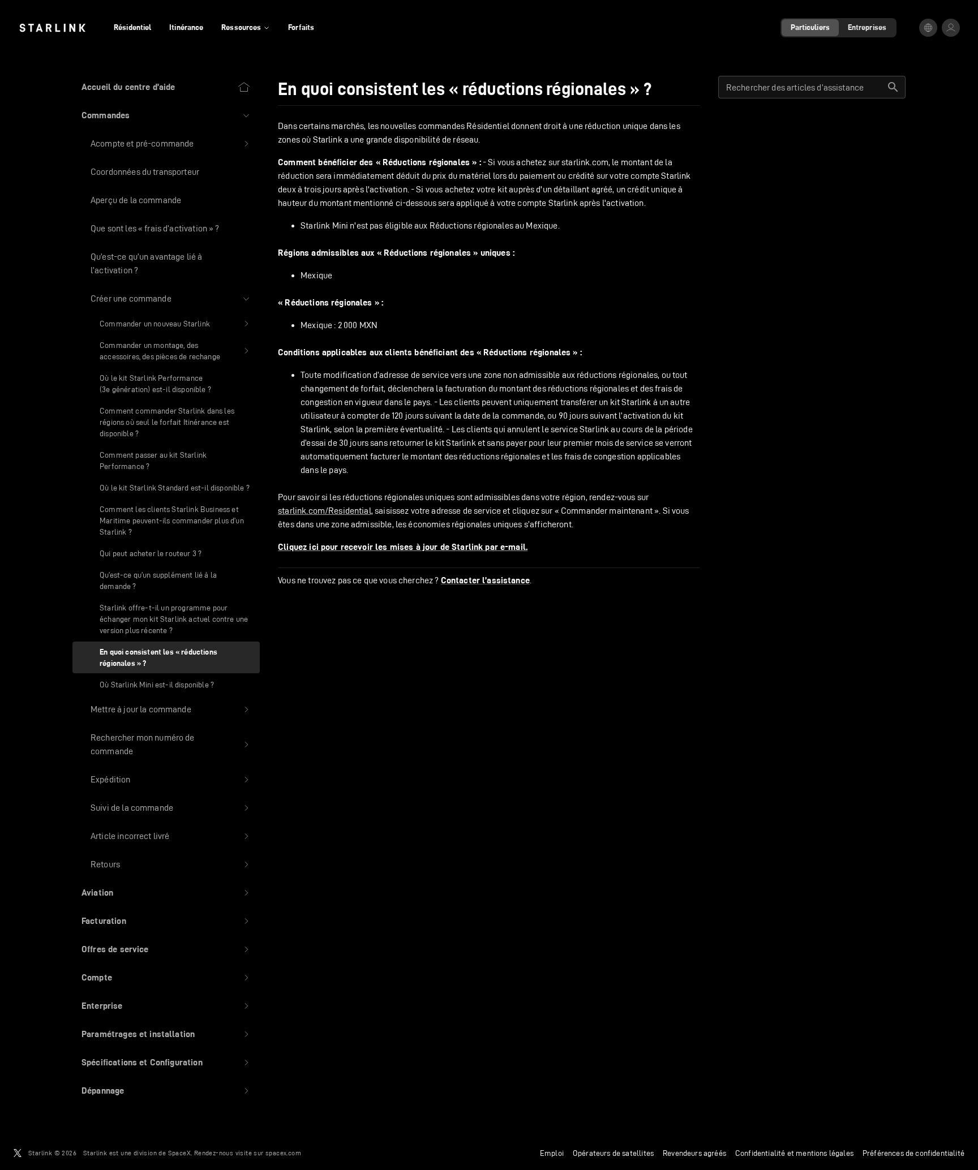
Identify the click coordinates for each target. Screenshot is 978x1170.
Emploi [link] (552, 1153)
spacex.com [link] (283, 1152)
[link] (52, 27)
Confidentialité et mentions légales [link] (794, 1153)
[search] (893, 87)
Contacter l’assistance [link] (485, 580)
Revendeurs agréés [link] (694, 1153)
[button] (166, 115)
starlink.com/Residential (324, 510)
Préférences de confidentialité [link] (913, 1153)
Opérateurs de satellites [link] (613, 1153)
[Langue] (928, 28)
